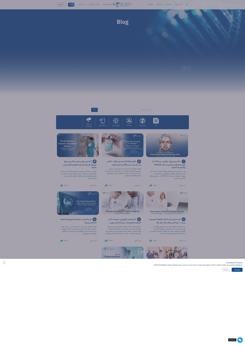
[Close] (4, 262)
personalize (193, 265)
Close (226, 270)
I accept (237, 270)
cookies (184, 265)
